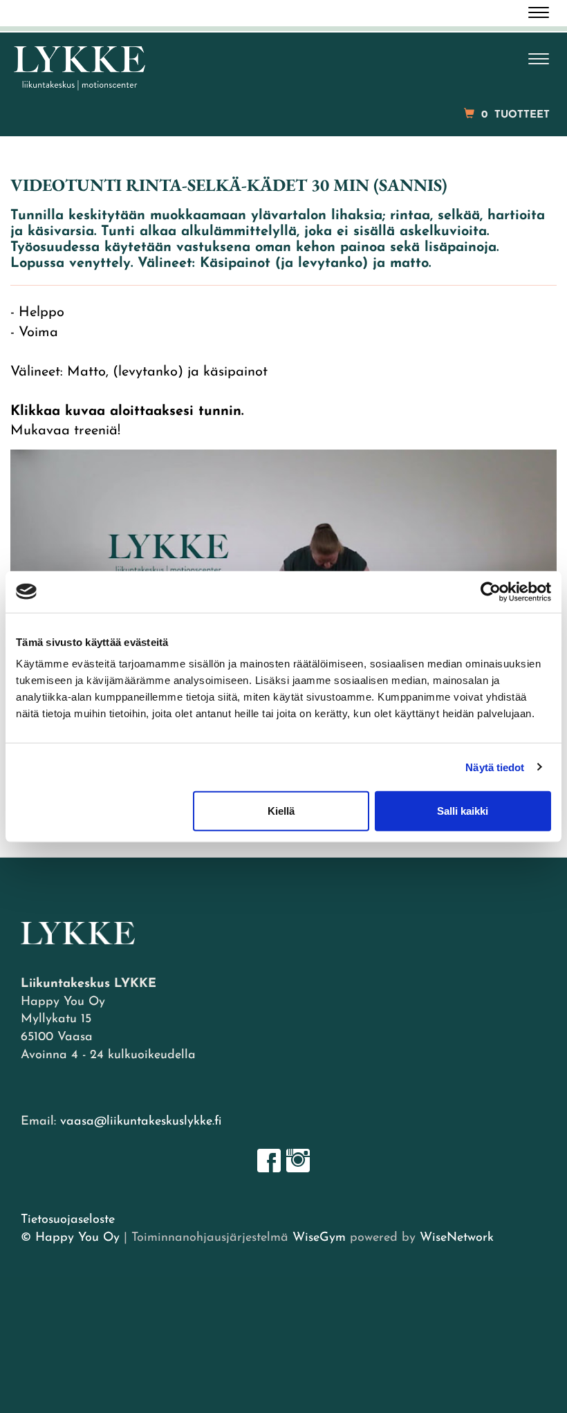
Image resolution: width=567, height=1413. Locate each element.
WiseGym (319, 1238)
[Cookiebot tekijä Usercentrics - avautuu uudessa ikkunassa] (490, 591)
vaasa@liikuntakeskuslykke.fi (140, 1122)
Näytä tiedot (494, 767)
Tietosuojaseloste (68, 1220)
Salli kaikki (462, 811)
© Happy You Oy (70, 1238)
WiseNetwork (457, 1238)
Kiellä (281, 811)
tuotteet (515, 115)
